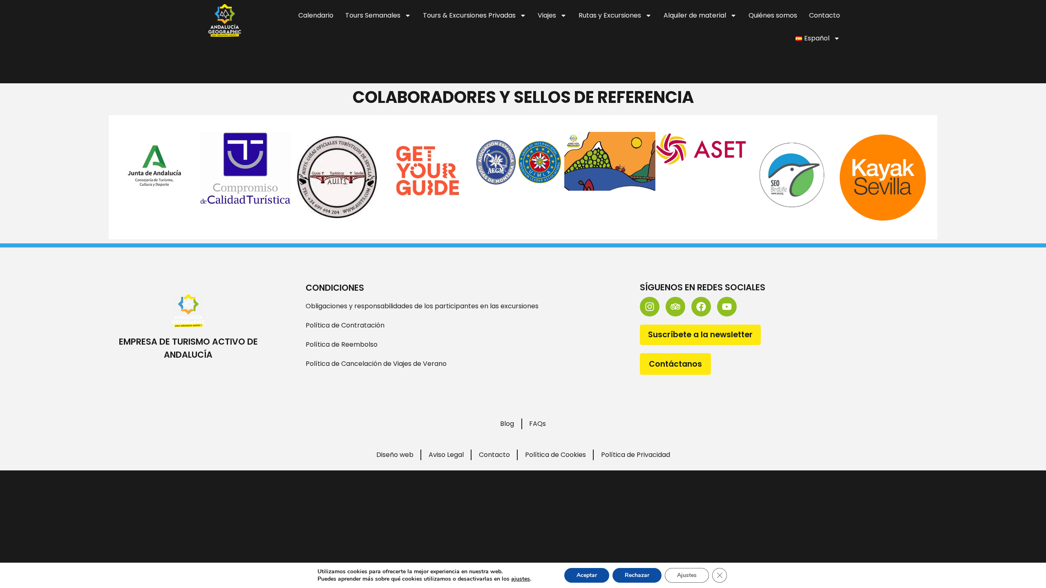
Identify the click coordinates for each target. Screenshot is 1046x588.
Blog (507, 423)
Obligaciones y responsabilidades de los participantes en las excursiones (422, 306)
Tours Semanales (372, 15)
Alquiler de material (695, 15)
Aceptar (587, 575)
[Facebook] (701, 306)
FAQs (537, 423)
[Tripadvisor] (675, 306)
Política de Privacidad (635, 454)
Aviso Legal (446, 454)
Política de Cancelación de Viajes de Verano (376, 363)
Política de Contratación (345, 325)
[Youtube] (727, 306)
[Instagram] (649, 306)
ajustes (520, 579)
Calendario (315, 15)
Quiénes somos (773, 15)
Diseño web (394, 454)
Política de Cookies (555, 454)
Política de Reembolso (342, 344)
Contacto (824, 15)
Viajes (547, 15)
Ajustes (687, 575)
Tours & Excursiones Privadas (469, 15)
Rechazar (637, 575)
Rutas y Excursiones (610, 15)
